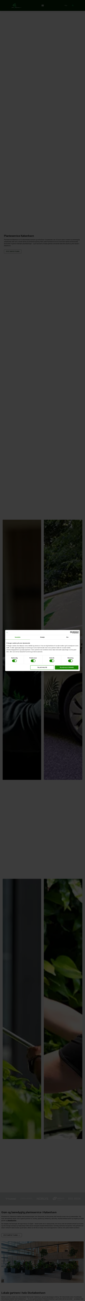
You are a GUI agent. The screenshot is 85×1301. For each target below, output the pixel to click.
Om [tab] (67, 637)
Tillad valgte (42, 667)
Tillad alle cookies (67, 667)
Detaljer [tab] (42, 637)
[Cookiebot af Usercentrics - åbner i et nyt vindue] (71, 632)
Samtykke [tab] (18, 637)
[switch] (33, 660)
